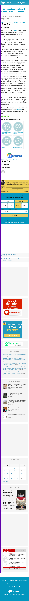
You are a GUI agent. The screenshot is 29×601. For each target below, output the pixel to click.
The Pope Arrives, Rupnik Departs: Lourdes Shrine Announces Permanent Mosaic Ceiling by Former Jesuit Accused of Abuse (17, 386)
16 (17, 473)
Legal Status (9, 583)
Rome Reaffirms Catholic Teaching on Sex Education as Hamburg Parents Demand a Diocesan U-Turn (17, 401)
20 (7, 476)
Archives (22, 22)
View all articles (5, 176)
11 (24, 470)
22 (14, 476)
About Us (4, 580)
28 (11, 478)
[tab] (9, 550)
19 (4, 476)
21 (11, 476)
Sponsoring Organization (21, 580)
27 (7, 478)
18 (24, 473)
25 (24, 476)
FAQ (8, 580)
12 (4, 473)
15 (14, 473)
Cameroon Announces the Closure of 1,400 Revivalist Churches (16, 408)
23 (17, 476)
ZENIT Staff (15, 22)
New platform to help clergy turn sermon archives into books (16, 415)
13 (7, 473)
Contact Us (20, 583)
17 (21, 473)
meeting (19, 109)
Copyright (15, 583)
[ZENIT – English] (8, 2)
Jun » (7, 481)
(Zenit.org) (15, 30)
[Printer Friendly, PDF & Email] (5, 116)
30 (17, 478)
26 (4, 478)
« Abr (4, 481)
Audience (12, 580)
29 (14, 478)
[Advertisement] (14, 242)
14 (11, 473)
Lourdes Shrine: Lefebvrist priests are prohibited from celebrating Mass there (16, 394)
